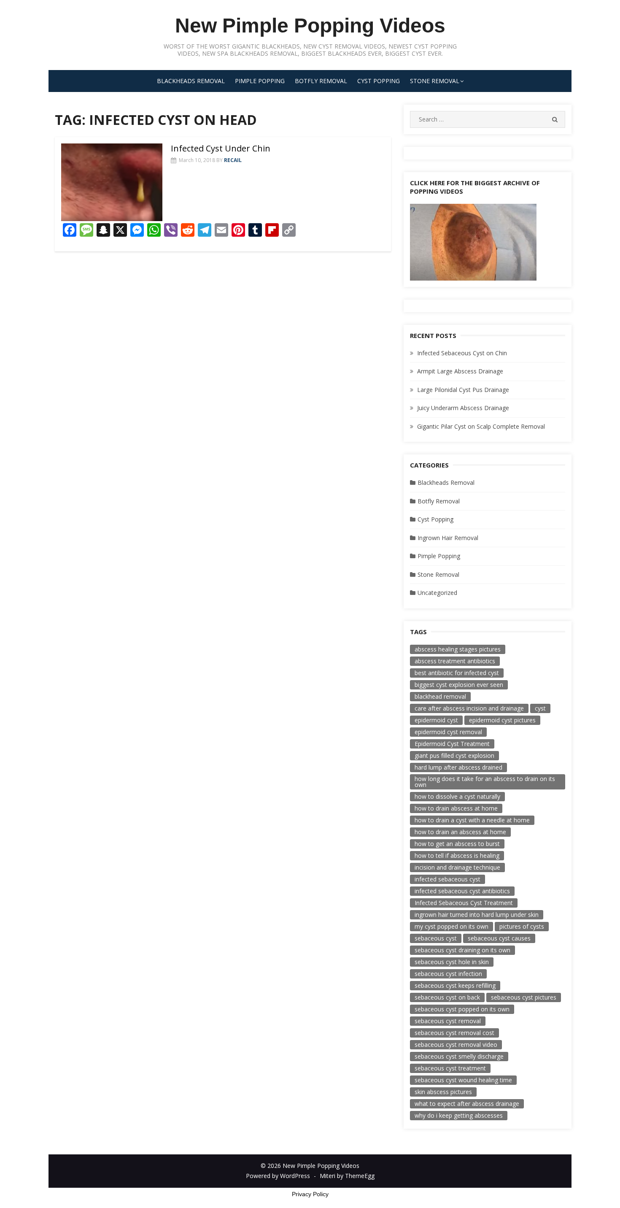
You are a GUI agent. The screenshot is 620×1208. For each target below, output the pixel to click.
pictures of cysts (521, 926)
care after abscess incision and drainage (469, 708)
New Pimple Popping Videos (310, 25)
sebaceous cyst (436, 938)
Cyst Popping (378, 81)
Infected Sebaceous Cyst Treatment (464, 903)
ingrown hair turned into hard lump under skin (477, 915)
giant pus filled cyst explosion (454, 755)
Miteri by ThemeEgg (347, 1176)
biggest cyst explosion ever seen (459, 685)
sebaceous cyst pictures (523, 997)
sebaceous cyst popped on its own (462, 1009)
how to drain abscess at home (456, 808)
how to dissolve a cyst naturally (457, 796)
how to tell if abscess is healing (457, 855)
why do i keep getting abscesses (459, 1115)
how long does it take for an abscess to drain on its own (485, 782)
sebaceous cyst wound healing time (463, 1080)
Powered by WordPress (278, 1176)
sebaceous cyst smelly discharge (459, 1056)
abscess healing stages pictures (458, 649)
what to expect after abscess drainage (467, 1104)
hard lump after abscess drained (458, 767)
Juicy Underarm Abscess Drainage (463, 408)
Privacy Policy (310, 1194)
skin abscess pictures (443, 1092)
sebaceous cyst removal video (456, 1044)
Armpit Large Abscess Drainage (460, 371)
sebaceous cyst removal (448, 1021)
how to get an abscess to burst (457, 844)
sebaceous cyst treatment (450, 1068)
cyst (540, 708)
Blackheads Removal (191, 81)
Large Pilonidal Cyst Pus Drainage (463, 390)
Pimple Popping (260, 81)
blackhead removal (440, 696)
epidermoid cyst (436, 720)
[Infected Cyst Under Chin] (111, 182)
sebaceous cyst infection (448, 974)
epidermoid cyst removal (448, 732)
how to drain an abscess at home (460, 832)
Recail (233, 160)
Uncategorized (437, 593)
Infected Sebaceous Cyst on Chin (462, 353)
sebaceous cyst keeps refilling (455, 985)
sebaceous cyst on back (447, 997)
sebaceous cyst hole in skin (452, 962)
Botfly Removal (321, 81)
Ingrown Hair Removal (448, 538)
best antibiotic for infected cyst (457, 673)
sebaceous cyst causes (499, 938)
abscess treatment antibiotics (455, 661)
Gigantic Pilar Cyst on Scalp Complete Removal (481, 426)
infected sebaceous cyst (447, 879)
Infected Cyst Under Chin (220, 148)
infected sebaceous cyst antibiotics (462, 891)
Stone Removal (434, 81)
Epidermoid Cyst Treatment (452, 744)
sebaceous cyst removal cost (454, 1033)
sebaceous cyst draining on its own (462, 950)
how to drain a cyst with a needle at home (472, 820)
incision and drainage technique (457, 867)
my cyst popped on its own (451, 926)
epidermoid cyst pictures (502, 720)
